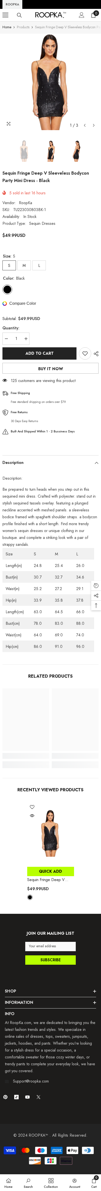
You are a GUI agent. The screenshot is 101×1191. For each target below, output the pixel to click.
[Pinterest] (5, 1097)
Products (23, 27)
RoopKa (25, 203)
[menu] (5, 15)
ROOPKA (12, 4)
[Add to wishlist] (85, 353)
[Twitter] (38, 1097)
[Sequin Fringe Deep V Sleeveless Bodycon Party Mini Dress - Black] (50, 833)
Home (6, 27)
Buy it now (50, 369)
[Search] (19, 15)
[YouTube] (27, 1097)
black (30, 897)
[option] (50, 82)
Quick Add (50, 871)
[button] (84, 125)
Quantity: (10, 328)
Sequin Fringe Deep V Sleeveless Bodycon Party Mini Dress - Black (48, 880)
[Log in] (81, 15)
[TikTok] (16, 1097)
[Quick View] (32, 815)
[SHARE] (95, 354)
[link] (25, 756)
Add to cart (39, 353)
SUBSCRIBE (50, 960)
